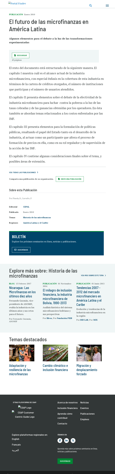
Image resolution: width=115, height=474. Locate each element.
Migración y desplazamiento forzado (86, 369)
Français (16, 444)
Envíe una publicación (71, 179)
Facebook (60, 440)
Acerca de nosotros (68, 402)
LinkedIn (66, 440)
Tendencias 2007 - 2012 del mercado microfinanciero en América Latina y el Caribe (89, 296)
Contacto (62, 423)
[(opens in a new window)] (24, 407)
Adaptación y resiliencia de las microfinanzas (20, 369)
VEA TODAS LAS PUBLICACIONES (22, 172)
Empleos (84, 419)
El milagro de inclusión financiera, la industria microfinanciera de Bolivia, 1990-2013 (57, 296)
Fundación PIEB (64, 318)
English (15, 438)
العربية (15, 450)
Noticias (84, 402)
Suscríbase (23, 250)
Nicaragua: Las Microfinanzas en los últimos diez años (22, 292)
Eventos (84, 408)
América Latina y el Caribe (35, 222)
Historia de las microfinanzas (37, 217)
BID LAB (84, 319)
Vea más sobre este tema (92, 275)
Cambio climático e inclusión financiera (55, 367)
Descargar (22, 55)
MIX (95, 319)
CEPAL (26, 206)
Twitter (73, 440)
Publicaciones (87, 413)
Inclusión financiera (68, 408)
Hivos (49, 318)
